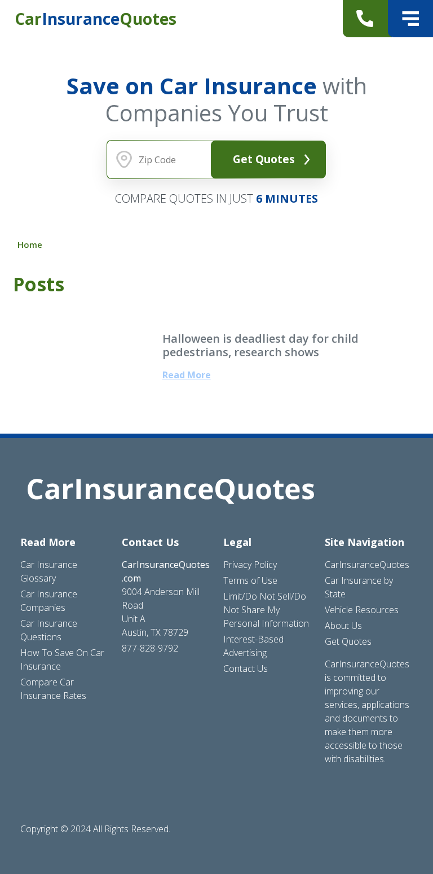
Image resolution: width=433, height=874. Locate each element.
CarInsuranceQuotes (367, 564)
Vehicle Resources (362, 610)
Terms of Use (250, 580)
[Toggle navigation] (410, 18)
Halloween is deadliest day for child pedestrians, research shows (260, 345)
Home (29, 244)
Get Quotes (264, 159)
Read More (186, 375)
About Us (343, 625)
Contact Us (245, 668)
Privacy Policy (250, 564)
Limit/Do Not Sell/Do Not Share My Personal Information (266, 610)
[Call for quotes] (367, 18)
